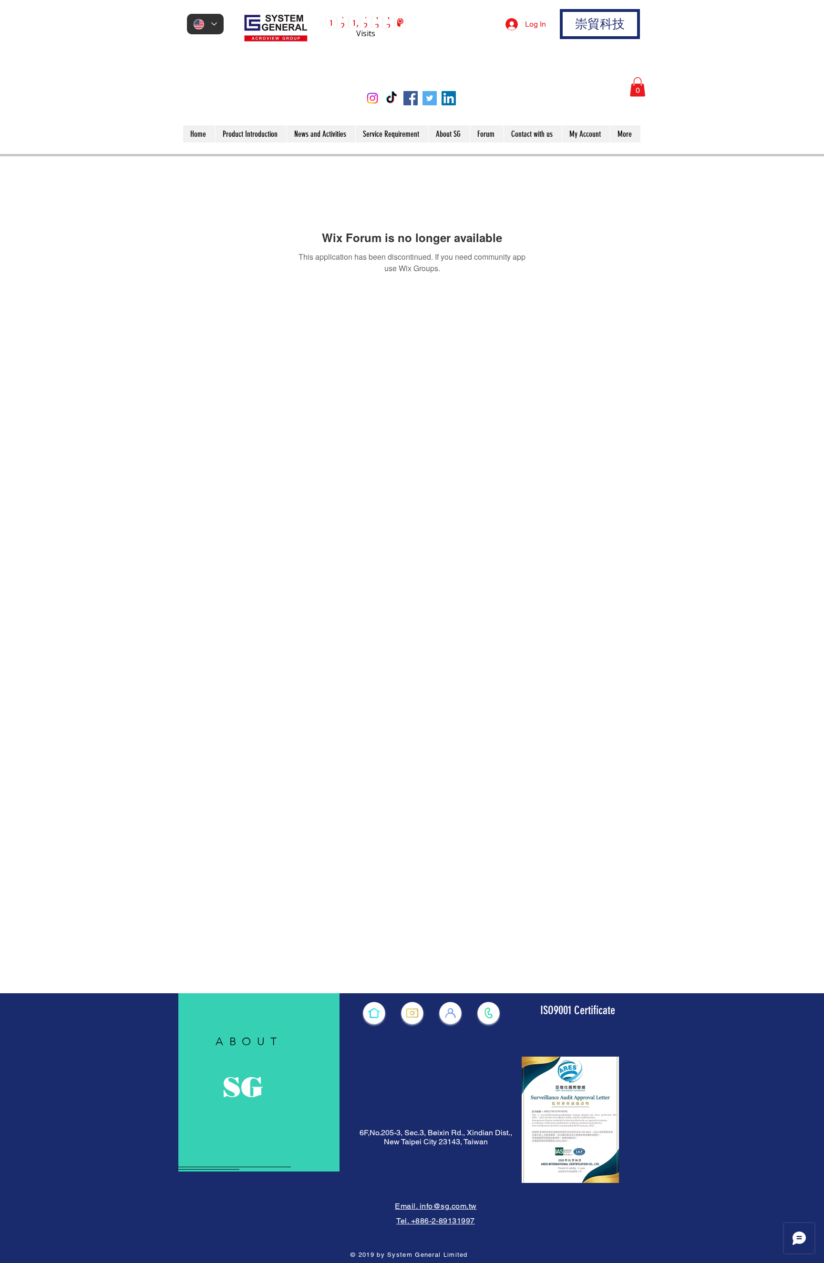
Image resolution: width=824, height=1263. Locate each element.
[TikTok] (391, 98)
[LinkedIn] (449, 98)
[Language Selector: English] (205, 24)
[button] (637, 87)
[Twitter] (429, 98)
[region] (259, 1082)
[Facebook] (410, 98)
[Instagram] (372, 98)
